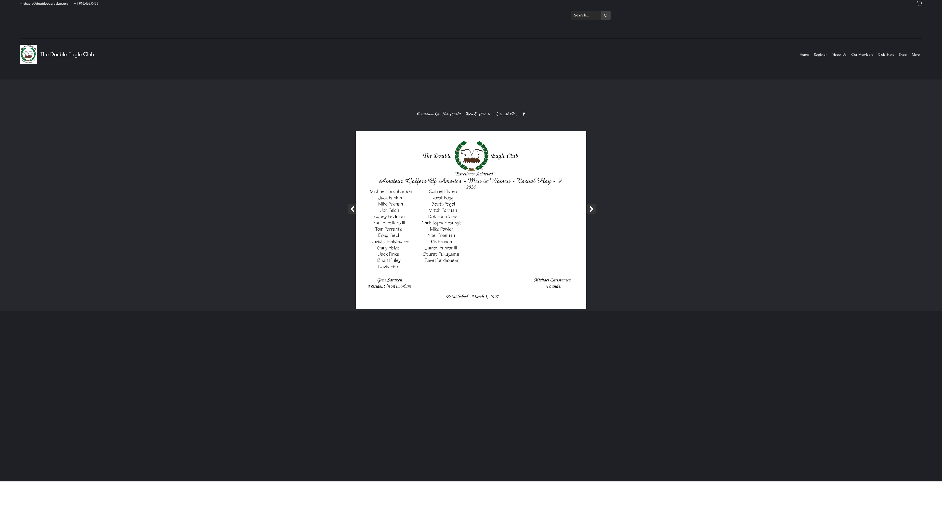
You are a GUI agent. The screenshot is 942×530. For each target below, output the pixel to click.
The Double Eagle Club (68, 54)
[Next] (352, 209)
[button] (920, 3)
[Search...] (606, 15)
